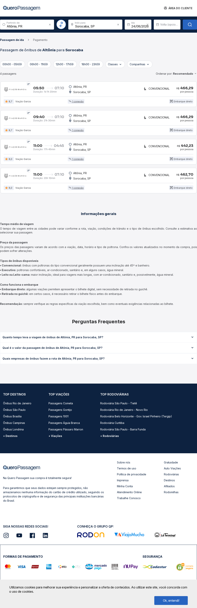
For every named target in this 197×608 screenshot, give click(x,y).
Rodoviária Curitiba (112, 422)
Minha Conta (125, 486)
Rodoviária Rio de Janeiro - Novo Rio (124, 409)
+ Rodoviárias (109, 436)
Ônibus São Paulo (14, 409)
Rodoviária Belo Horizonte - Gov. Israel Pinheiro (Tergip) (136, 416)
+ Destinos (10, 436)
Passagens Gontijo (60, 409)
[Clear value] (147, 24)
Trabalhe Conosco (129, 498)
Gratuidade (171, 462)
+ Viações (55, 436)
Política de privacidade (131, 474)
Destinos (169, 480)
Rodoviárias (171, 474)
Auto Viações (172, 468)
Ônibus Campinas (14, 422)
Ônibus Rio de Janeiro (17, 403)
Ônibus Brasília (12, 416)
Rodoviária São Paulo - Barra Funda (123, 429)
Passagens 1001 (58, 416)
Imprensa (123, 480)
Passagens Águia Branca (64, 422)
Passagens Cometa (60, 403)
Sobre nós (123, 462)
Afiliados (169, 486)
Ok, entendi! (171, 600)
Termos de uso (126, 468)
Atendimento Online (129, 492)
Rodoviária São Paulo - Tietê (118, 403)
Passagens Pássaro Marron (65, 429)
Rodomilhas (171, 492)
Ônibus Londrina (13, 429)
